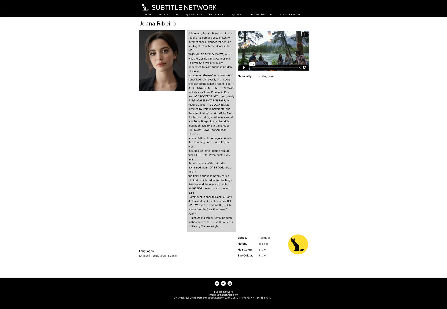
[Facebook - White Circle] (217, 283)
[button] (194, 14)
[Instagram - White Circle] (230, 283)
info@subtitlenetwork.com (223, 294)
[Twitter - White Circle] (223, 283)
